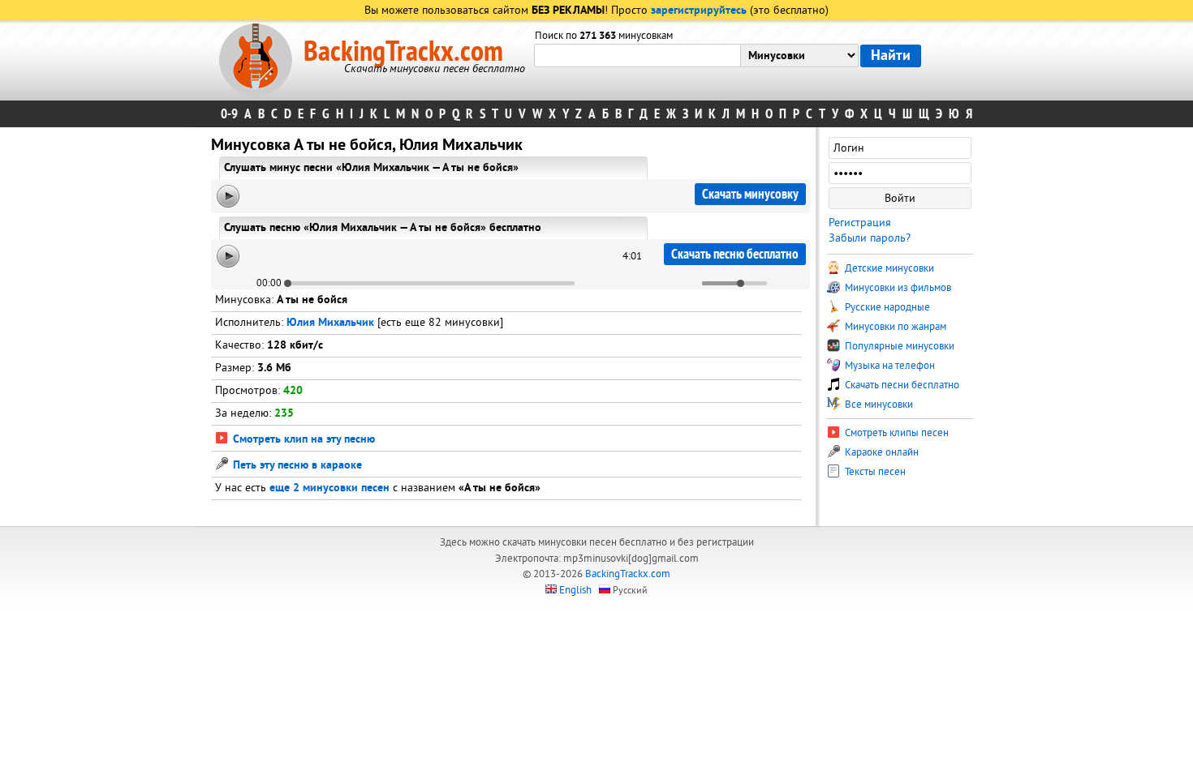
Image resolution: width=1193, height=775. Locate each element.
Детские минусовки (888, 268)
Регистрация (860, 222)
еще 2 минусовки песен (329, 488)
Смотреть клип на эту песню (302, 440)
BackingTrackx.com (403, 52)
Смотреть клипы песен (895, 433)
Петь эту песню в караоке (296, 466)
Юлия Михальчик (330, 323)
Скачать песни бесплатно (900, 385)
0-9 (229, 114)
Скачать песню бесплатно (735, 254)
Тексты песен (874, 471)
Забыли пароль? (870, 238)
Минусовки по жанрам (894, 326)
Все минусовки (877, 404)
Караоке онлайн (880, 452)
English (575, 590)
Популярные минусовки (898, 346)
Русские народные (886, 307)
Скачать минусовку (750, 194)
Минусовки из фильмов (896, 287)
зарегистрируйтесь (699, 11)
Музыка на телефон (888, 365)
